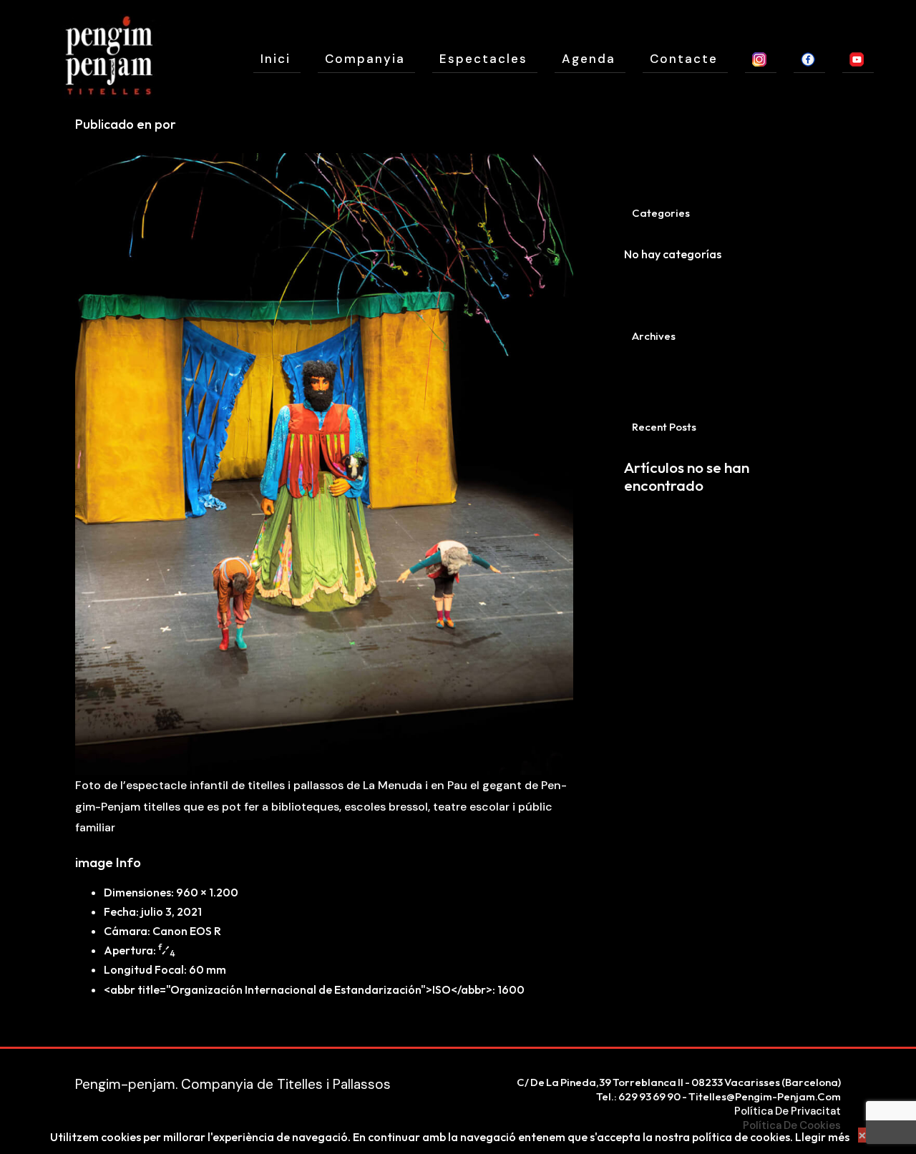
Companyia (365, 59)
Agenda (588, 59)
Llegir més (822, 1137)
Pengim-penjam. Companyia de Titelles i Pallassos (233, 1084)
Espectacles (483, 59)
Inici (275, 59)
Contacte (684, 59)
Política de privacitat (787, 1111)
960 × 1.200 (207, 892)
